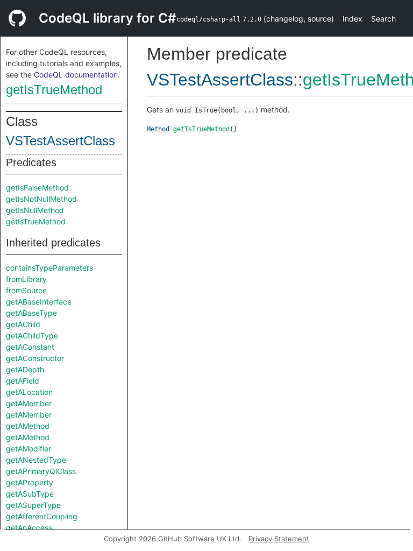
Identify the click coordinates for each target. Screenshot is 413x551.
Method (158, 129)
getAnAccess (29, 527)
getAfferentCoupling (41, 516)
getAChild (23, 324)
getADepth (25, 369)
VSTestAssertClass (60, 140)
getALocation (29, 392)
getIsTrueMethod (54, 89)
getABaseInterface (39, 301)
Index (352, 18)
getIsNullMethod (35, 210)
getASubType (30, 493)
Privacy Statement (278, 538)
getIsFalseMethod (37, 187)
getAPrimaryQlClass (41, 471)
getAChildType (32, 335)
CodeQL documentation (76, 74)
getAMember (29, 403)
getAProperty (29, 482)
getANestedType (36, 459)
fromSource (26, 290)
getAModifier (28, 448)
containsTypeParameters (49, 267)
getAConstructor (35, 358)
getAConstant (30, 346)
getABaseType (31, 312)
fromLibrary (26, 279)
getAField (22, 380)
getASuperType (33, 505)
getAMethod (27, 425)
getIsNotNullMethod (41, 198)
